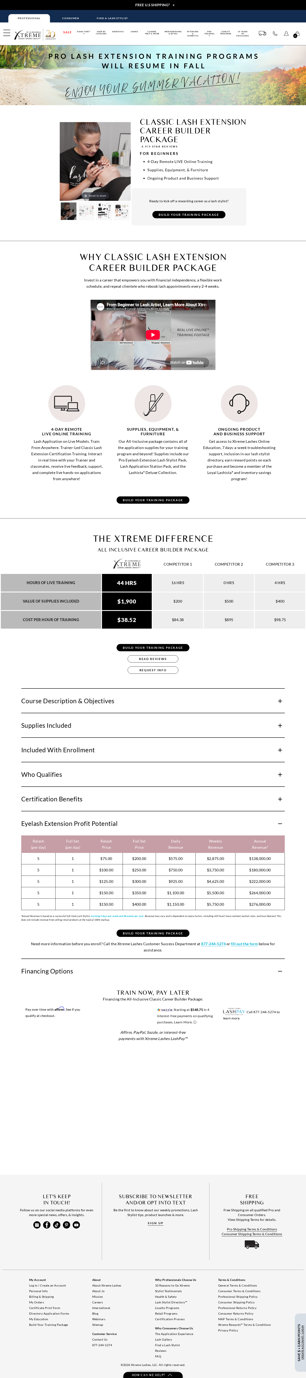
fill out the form (244, 943)
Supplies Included (46, 725)
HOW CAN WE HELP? (149, 1375)
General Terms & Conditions (237, 1285)
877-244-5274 (102, 1345)
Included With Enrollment (58, 750)
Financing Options (47, 971)
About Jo (98, 1291)
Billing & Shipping (41, 1296)
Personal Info (38, 1291)
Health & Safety (166, 1296)
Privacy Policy (228, 1330)
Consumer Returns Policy (236, 1313)
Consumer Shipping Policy (236, 1302)
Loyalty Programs (225, 33)
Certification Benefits (52, 799)
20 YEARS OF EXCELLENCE (242, 34)
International (101, 1308)
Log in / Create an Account (47, 1285)
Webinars (99, 1319)
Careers (97, 1302)
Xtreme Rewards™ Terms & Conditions (244, 1324)
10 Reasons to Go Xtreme (172, 1285)
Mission (97, 1296)
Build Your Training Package (48, 1324)
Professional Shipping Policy (238, 1296)
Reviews (160, 1350)
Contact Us (100, 1339)
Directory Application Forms (49, 1313)
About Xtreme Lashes (106, 1285)
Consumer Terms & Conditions (239, 1291)
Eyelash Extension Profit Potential (69, 823)
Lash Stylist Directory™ (171, 1302)
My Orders (36, 1302)
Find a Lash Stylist (167, 1345)
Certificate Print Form (44, 1308)
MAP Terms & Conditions (235, 1319)
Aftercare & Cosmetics (193, 34)
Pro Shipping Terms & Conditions (252, 1229)
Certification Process (170, 1319)
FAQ (158, 1356)
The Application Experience (174, 1334)
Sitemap (97, 1324)
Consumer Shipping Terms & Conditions (252, 1234)
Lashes (134, 32)
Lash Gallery (163, 1339)
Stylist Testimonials (168, 1291)
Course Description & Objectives (67, 700)
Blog (95, 1313)
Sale (67, 32)
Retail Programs (166, 1313)
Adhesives (118, 32)
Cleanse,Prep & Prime (152, 33)
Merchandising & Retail (173, 33)
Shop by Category (101, 33)
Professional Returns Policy (237, 1308)
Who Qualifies (41, 774)
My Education (38, 1319)
